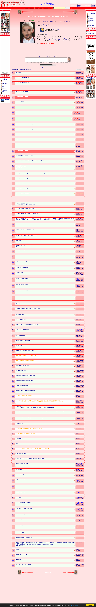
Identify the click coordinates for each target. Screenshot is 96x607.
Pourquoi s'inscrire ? (93, 6)
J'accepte (90, 605)
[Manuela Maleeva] (20, 13)
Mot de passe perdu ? (78, 6)
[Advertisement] (83, 2)
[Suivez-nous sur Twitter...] (2, 99)
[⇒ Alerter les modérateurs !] (74, 73)
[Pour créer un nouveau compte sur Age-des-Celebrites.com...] (93, 5)
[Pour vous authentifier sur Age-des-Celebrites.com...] (79, 5)
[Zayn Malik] (69, 61)
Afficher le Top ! (5, 31)
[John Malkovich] (76, 13)
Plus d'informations (74, 605)
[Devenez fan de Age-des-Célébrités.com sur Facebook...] (2, 100)
